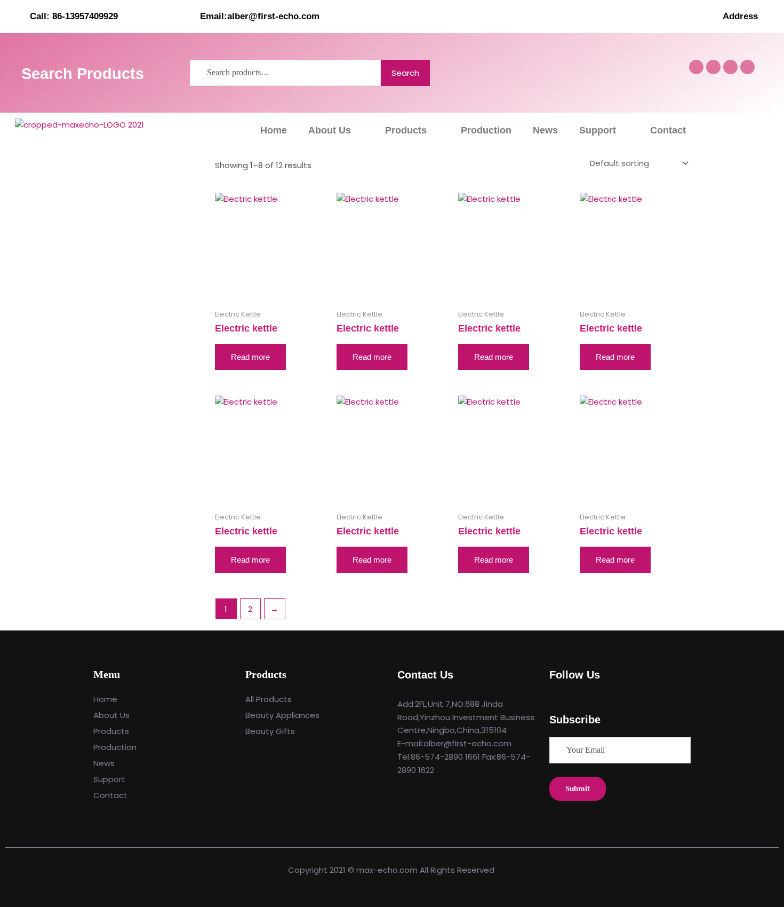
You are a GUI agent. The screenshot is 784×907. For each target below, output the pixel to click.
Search (405, 72)
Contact (668, 130)
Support (597, 130)
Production (486, 130)
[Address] (770, 16)
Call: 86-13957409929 (74, 16)
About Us (329, 130)
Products (406, 130)
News (545, 130)
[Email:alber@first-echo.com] (186, 16)
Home (273, 130)
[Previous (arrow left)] (18, 453)
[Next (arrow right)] (765, 453)
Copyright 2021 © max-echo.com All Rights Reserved (392, 870)
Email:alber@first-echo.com (259, 16)
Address (740, 16)
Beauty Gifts (270, 731)
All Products (268, 699)
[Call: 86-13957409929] (16, 16)
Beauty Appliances (282, 715)
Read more (250, 356)
